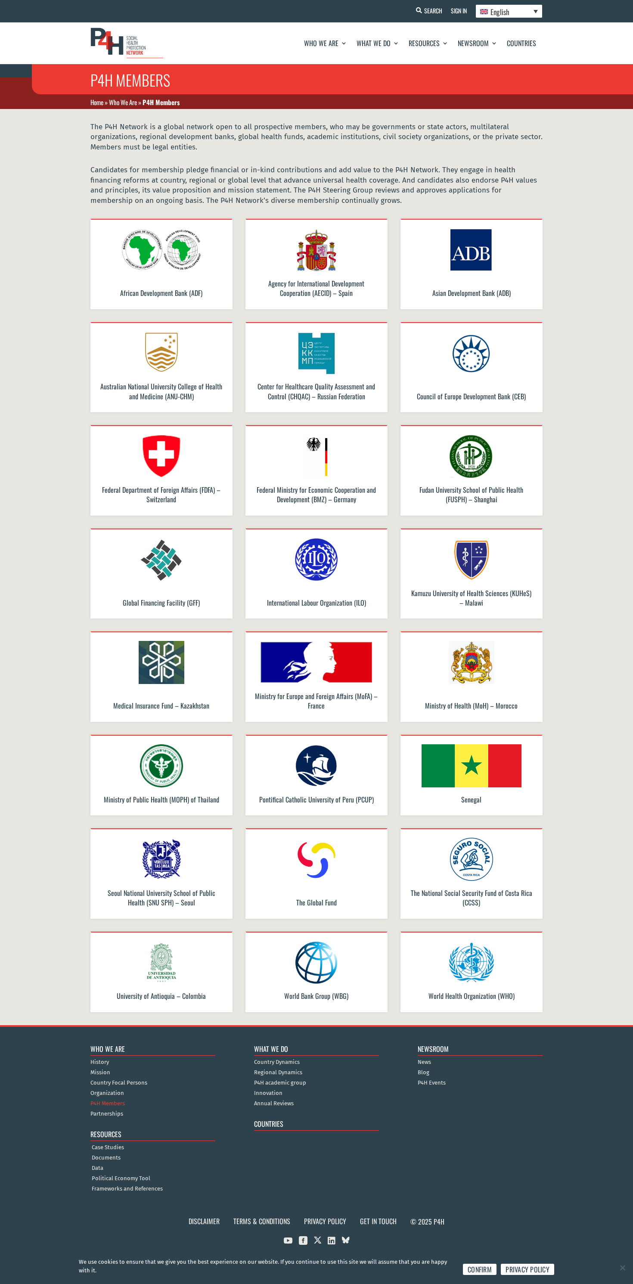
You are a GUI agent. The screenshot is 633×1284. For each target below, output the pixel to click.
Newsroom (473, 43)
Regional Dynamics (278, 1072)
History (99, 1062)
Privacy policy (527, 1269)
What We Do (374, 43)
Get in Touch (378, 1221)
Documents (106, 1158)
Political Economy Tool (121, 1178)
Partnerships (106, 1114)
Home (96, 102)
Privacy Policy (325, 1221)
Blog (423, 1072)
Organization (107, 1093)
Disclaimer (204, 1221)
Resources (424, 43)
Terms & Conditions (261, 1221)
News (424, 1062)
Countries (521, 43)
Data (97, 1168)
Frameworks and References (127, 1189)
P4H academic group (280, 1083)
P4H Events (432, 1083)
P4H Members (107, 1104)
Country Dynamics (277, 1062)
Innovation (268, 1093)
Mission (100, 1072)
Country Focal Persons (118, 1083)
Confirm (480, 1269)
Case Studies (108, 1147)
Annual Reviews (274, 1104)
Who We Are (321, 43)
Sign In (459, 10)
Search (433, 10)
